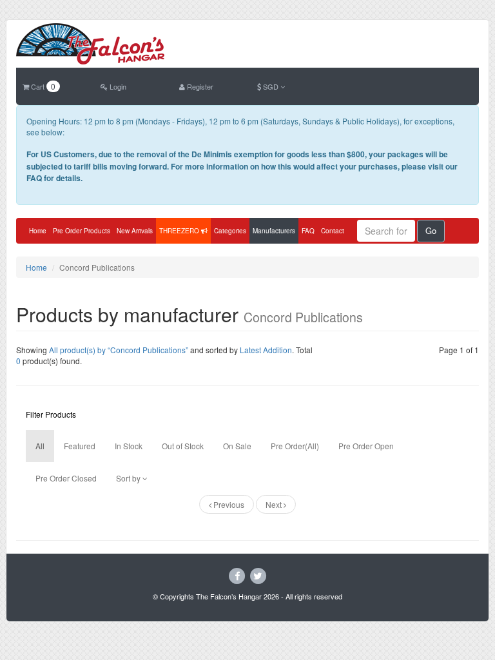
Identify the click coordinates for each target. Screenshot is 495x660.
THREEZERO (180, 230)
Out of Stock (183, 445)
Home (37, 230)
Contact (332, 230)
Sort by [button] (129, 477)
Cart (42, 86)
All (39, 445)
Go (430, 230)
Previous (227, 504)
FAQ (308, 230)
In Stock (128, 445)
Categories (230, 230)
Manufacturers (274, 230)
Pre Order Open (366, 445)
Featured (79, 445)
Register (199, 86)
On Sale (237, 445)
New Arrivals (135, 230)
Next (275, 504)
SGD (270, 86)
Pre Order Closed (66, 477)
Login (117, 86)
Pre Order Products (81, 230)
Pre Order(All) (295, 445)
